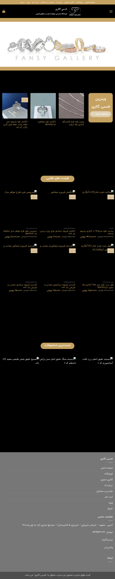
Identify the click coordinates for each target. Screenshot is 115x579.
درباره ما (59, 2)
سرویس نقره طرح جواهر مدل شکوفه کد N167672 (20, 232)
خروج (23, 2)
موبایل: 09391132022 (102, 532)
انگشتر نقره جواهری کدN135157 (47, 123)
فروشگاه (79, 2)
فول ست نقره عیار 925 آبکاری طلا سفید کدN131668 (98, 286)
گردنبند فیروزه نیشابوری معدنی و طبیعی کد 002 (59, 286)
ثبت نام (35, 2)
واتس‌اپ (108, 547)
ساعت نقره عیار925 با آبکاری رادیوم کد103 (97, 232)
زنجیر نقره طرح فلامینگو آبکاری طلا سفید (73, 123)
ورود (28, 2)
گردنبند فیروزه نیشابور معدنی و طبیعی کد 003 (22, 286)
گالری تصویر (69, 2)
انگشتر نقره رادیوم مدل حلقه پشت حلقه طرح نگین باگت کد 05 (15, 124)
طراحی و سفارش (47, 2)
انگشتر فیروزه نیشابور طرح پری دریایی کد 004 (57, 232)
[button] (111, 11)
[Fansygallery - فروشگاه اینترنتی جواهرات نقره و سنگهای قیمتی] (57, 11)
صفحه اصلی (90, 2)
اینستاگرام (107, 540)
